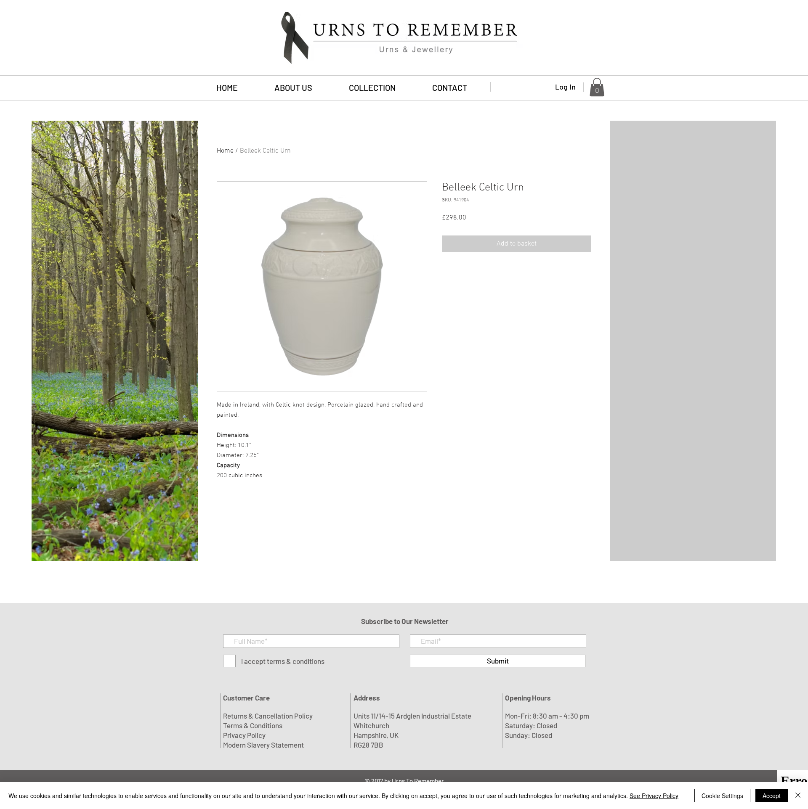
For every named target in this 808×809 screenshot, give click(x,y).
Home (225, 151)
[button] (372, 87)
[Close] (798, 795)
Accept (772, 795)
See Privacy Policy (654, 795)
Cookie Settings (722, 795)
